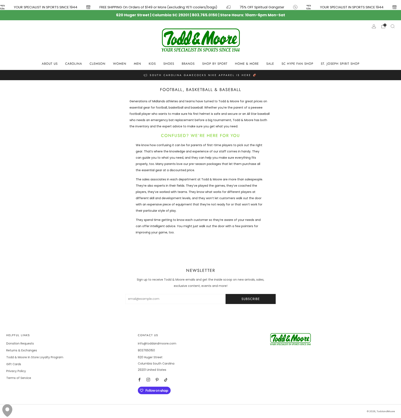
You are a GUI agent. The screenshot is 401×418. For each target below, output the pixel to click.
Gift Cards (13, 364)
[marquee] (200, 5)
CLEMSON (97, 63)
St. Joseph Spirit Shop (340, 63)
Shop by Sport (214, 63)
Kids (152, 63)
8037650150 (146, 350)
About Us (50, 63)
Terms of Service (18, 378)
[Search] (393, 26)
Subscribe (250, 298)
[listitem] (200, 75)
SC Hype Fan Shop (297, 63)
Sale (270, 63)
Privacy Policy (16, 371)
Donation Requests (20, 343)
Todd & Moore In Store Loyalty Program (34, 357)
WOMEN (119, 63)
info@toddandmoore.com (157, 343)
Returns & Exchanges (21, 350)
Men (137, 63)
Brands (188, 63)
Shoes (168, 63)
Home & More (247, 63)
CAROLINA (73, 63)
